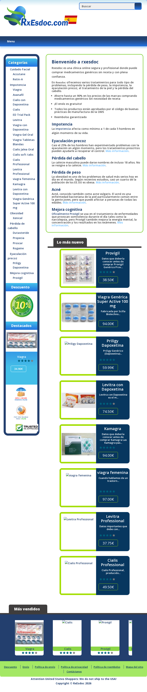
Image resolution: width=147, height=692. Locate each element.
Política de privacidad (74, 667)
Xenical (17, 218)
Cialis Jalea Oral (23, 149)
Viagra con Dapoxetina (21, 127)
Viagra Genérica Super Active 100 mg (24, 203)
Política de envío (45, 667)
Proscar (18, 243)
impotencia (63, 129)
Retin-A (18, 79)
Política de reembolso (107, 667)
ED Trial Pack (21, 115)
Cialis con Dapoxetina (21, 102)
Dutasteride (21, 233)
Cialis (16, 109)
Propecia (18, 238)
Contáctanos (74, 671)
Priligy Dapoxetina (21, 265)
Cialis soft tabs (23, 154)
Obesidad (16, 213)
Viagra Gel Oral (23, 134)
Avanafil (18, 95)
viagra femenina (24, 179)
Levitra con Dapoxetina (21, 191)
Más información (117, 151)
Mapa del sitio (134, 667)
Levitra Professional (21, 171)
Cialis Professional (21, 162)
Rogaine (18, 248)
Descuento (10, 667)
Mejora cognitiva (22, 273)
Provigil (18, 278)
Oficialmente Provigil (65, 214)
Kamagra (19, 184)
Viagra (17, 89)
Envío (26, 667)
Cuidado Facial (20, 69)
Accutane (19, 74)
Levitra (17, 120)
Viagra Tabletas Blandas (23, 142)
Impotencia (18, 85)
